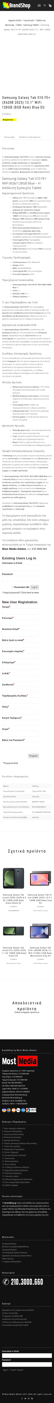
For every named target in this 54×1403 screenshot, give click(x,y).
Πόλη (5, 706)
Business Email (11, 628)
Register (20, 1370)
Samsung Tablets (31, 25)
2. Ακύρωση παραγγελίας (12, 1131)
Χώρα (6, 728)
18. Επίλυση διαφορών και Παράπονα (17, 1179)
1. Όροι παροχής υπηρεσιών (13, 1128)
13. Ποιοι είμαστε (9, 1164)
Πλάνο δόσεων (8, 1259)
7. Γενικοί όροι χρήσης (11, 1146)
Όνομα (6, 606)
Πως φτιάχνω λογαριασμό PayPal (15, 1325)
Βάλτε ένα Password (13, 739)
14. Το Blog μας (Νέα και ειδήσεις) (15, 1167)
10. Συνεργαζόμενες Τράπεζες (14, 1155)
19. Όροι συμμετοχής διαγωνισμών (16, 1182)
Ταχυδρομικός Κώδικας (15, 695)
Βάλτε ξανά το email (13, 639)
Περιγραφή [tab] (9, 137)
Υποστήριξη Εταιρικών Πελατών (14, 1252)
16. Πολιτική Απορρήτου (12, 1173)
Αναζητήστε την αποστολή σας (14, 1319)
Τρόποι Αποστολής (10, 1313)
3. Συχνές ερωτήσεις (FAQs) (13, 1134)
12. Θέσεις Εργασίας (10, 1161)
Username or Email (12, 563)
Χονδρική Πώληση (9, 1244)
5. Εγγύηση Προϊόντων (11, 1140)
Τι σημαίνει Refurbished (11, 1261)
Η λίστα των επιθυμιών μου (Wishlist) (16, 1322)
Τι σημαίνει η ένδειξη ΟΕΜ (12, 1316)
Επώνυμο (8, 617)
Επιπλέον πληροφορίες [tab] (30, 137)
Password (7, 574)
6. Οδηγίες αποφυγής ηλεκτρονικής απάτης (19, 1143)
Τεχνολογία (28, 20)
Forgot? (13, 1370)
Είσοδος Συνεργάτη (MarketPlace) (15, 1246)
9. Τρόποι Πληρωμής (10, 1152)
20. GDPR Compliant (10, 1185)
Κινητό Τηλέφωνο (12, 717)
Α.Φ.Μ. (6, 673)
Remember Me (21, 587)
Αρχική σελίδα (14, 20)
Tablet (19, 25)
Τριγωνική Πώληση (9, 1250)
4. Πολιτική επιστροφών (11, 1137)
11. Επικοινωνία (8, 1158)
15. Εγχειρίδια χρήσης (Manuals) (15, 1170)
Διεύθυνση (8, 684)
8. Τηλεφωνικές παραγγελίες (13, 1149)
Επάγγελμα (9, 662)
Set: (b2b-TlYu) (15, 911)
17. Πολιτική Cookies (10, 1176)
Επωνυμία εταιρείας (13, 651)
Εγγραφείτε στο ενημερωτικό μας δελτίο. (18, 1310)
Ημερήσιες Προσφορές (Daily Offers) (16, 1255)
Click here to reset (30, 592)
